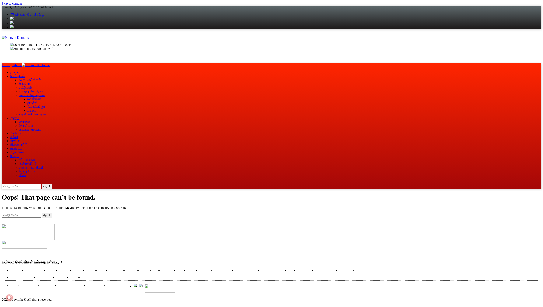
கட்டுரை (146, 270)
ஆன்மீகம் (17, 152)
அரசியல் (16, 133)
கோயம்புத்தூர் (36, 106)
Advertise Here (30, 286)
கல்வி (14, 137)
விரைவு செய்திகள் (32, 91)
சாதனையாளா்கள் (31, 167)
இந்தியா (24, 83)
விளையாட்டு (19, 144)
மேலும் (14, 156)
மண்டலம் (78, 270)
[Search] (3, 182)
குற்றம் (14, 118)
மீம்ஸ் (22, 175)
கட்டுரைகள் (27, 160)
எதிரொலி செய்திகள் (33, 114)
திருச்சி (32, 103)
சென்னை (34, 99)
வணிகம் (16, 148)
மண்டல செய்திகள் (32, 95)
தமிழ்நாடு (25, 87)
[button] (12, 65)
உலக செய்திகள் (30, 80)
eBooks (14, 286)
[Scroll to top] (3, 303)
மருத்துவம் (168, 270)
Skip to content (12, 3)
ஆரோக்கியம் (28, 163)
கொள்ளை (26, 125)
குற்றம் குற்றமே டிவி (247, 270)
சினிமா (15, 141)
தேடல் (46, 186)
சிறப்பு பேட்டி (27, 171)
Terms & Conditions (119, 286)
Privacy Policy (96, 286)
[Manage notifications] (9, 297)
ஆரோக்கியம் (305, 270)
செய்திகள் (17, 76)
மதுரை (32, 110)
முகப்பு (14, 72)
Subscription (48, 286)
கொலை (24, 122)
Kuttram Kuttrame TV (71, 286)
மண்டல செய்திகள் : (22, 277)
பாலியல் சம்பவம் (30, 129)
